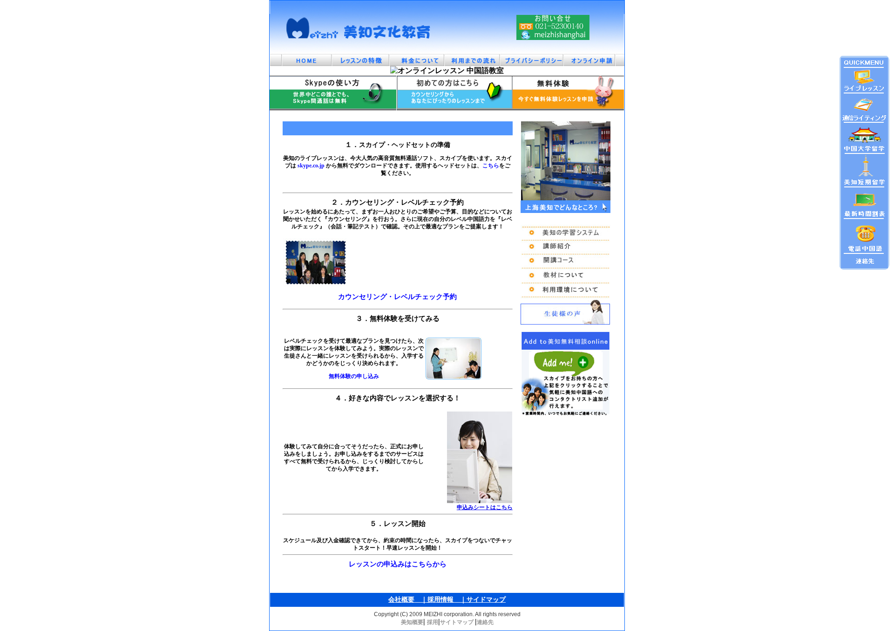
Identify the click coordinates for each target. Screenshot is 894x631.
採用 (432, 622)
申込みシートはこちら (485, 507)
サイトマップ (457, 622)
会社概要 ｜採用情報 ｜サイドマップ (447, 599)
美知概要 (412, 622)
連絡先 (485, 622)
